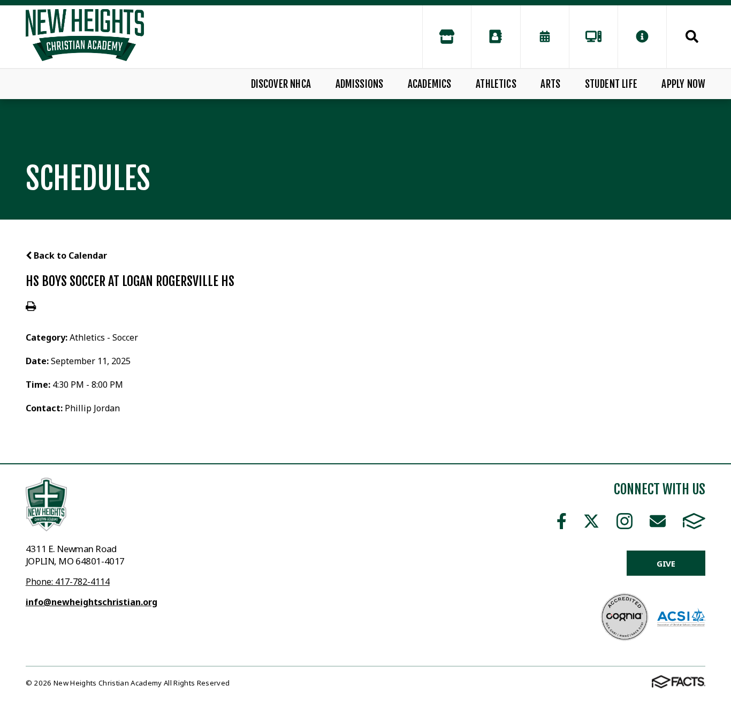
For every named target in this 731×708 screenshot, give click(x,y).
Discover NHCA (281, 84)
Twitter (591, 521)
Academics (430, 84)
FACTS (694, 521)
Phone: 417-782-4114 (68, 582)
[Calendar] (545, 36)
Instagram (624, 521)
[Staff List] (495, 36)
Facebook (561, 521)
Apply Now (683, 84)
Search (686, 36)
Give (666, 563)
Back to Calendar (69, 255)
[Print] (31, 307)
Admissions (360, 84)
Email (657, 521)
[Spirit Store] (447, 36)
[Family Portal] (593, 36)
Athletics (496, 84)
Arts (550, 84)
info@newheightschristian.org (91, 602)
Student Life (611, 84)
